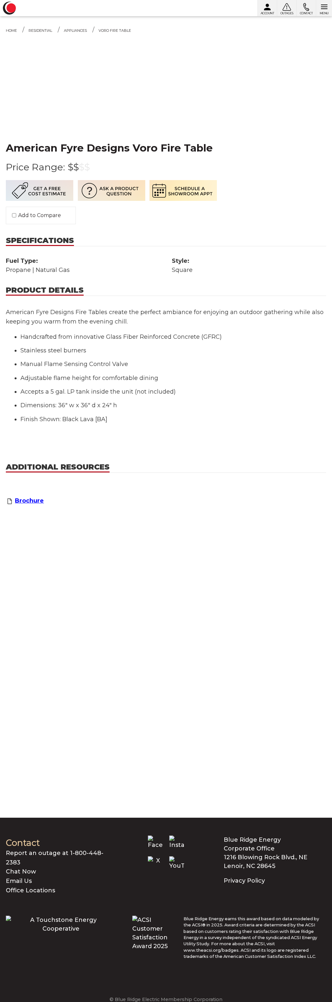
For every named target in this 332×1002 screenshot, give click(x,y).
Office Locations (30, 890)
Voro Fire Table (115, 30)
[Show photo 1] (166, 68)
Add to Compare (39, 215)
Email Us (19, 881)
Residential (40, 30)
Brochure (29, 500)
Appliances (75, 30)
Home (11, 30)
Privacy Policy (244, 880)
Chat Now (21, 871)
